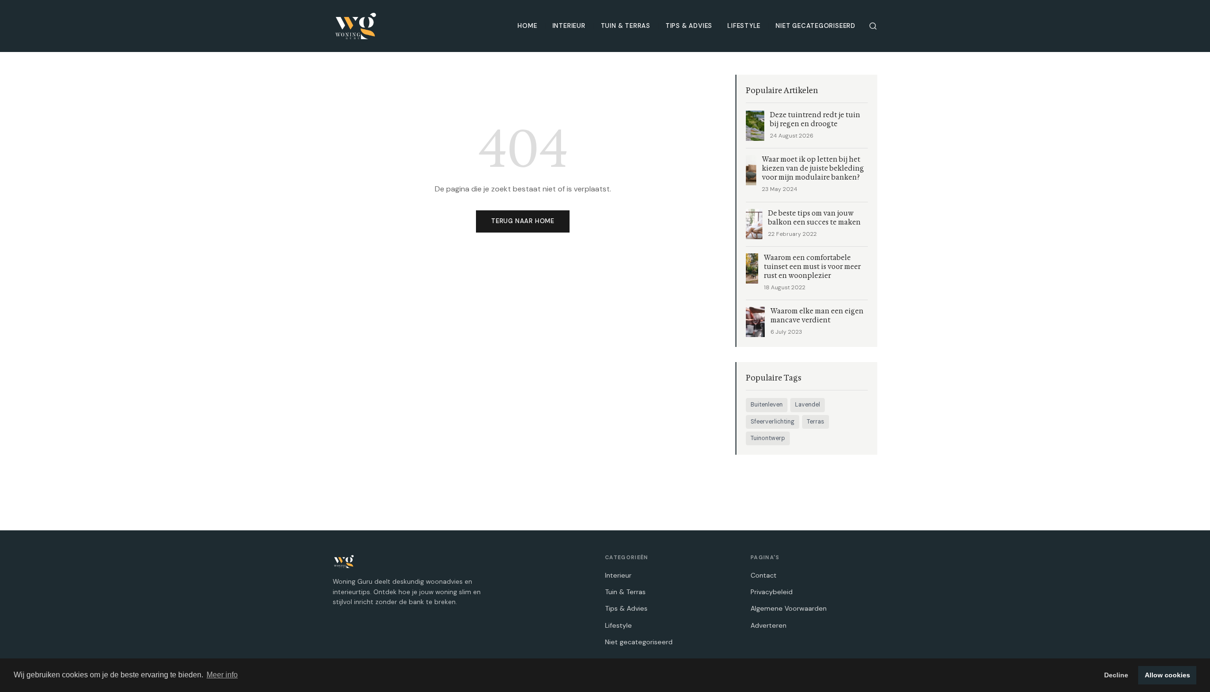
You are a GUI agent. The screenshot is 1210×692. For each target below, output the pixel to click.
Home (527, 26)
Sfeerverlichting (773, 421)
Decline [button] (1116, 675)
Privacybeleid (772, 592)
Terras (815, 421)
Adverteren (768, 625)
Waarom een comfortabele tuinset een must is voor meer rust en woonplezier (812, 266)
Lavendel (807, 404)
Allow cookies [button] (1167, 675)
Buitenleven (767, 404)
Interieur (569, 26)
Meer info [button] (222, 675)
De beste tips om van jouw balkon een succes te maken (814, 218)
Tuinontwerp (768, 438)
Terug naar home (522, 221)
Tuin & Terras (625, 26)
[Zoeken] (873, 26)
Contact (764, 575)
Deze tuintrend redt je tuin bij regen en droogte (815, 120)
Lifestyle (744, 26)
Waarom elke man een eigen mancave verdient (817, 316)
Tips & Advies (689, 26)
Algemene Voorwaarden (789, 608)
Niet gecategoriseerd (816, 26)
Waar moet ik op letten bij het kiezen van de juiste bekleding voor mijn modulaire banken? (813, 168)
